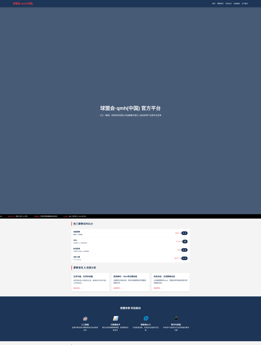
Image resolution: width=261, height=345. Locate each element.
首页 (213, 3)
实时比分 (229, 3)
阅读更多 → (77, 288)
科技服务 (237, 3)
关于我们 (245, 3)
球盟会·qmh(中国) (23, 3)
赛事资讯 (220, 3)
